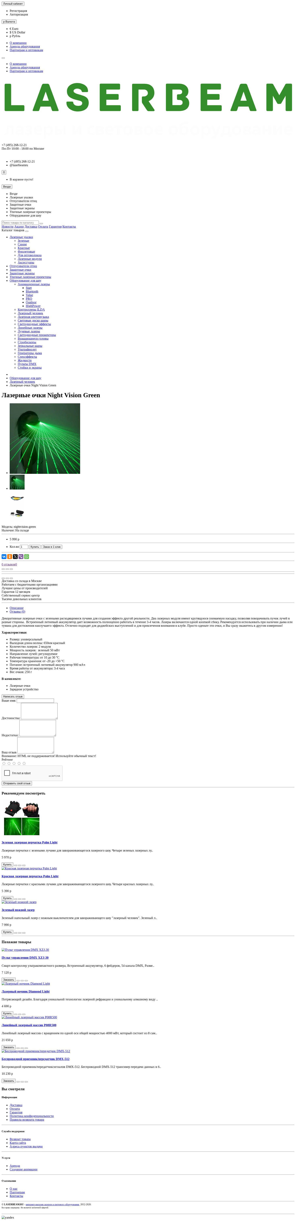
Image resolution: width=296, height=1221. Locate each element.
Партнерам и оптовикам (26, 50)
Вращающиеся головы (33, 338)
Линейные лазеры (30, 327)
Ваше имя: (9, 700)
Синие (22, 244)
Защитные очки (20, 269)
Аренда (15, 1165)
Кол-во (14, 546)
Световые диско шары (33, 320)
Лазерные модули (30, 258)
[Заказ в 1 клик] (15, 865)
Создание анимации (23, 1169)
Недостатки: (10, 735)
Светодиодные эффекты (34, 324)
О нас (14, 1188)
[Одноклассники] (9, 556)
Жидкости (25, 360)
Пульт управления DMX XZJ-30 (25, 957)
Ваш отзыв (9, 752)
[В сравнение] (11, 569)
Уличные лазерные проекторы (30, 277)
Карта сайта (18, 1142)
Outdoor (31, 302)
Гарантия (55, 226)
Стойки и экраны (30, 367)
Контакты (69, 226)
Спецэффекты (27, 356)
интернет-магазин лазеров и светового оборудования (52, 1204)
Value (29, 295)
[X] (15, 556)
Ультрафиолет (27, 349)
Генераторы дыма (30, 353)
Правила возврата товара (27, 1119)
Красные (24, 248)
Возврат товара (20, 1139)
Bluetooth (32, 291)
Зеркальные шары (30, 346)
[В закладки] (7, 569)
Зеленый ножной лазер (18, 910)
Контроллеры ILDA (31, 309)
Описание (17, 608)
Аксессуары (26, 262)
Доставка (31, 226)
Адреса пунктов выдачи (26, 1146)
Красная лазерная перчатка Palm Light (30, 876)
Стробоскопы (27, 342)
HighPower (33, 306)
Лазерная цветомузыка (33, 316)
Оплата (43, 226)
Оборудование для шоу (25, 280)
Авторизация (19, 14)
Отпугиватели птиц (23, 266)
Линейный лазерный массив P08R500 (29, 1025)
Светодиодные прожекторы (37, 335)
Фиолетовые (26, 251)
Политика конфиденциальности (32, 1116)
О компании (18, 43)
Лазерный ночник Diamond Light (26, 991)
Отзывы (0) (17, 611)
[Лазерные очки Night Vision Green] (45, 472)
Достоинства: (11, 718)
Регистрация (18, 10)
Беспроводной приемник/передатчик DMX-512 (35, 1059)
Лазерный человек (30, 313)
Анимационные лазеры (34, 284)
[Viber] (21, 556)
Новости (7, 226)
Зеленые (23, 240)
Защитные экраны (22, 273)
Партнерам (17, 1192)
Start (29, 287)
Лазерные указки (21, 237)
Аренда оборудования (25, 46)
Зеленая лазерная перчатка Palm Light (29, 842)
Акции (19, 226)
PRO (29, 298)
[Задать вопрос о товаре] (3, 569)
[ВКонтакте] (4, 556)
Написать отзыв (13, 696)
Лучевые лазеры (29, 331)
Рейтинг (7, 759)
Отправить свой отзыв (16, 783)
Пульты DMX (27, 364)
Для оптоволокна (29, 255)
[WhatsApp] (26, 556)
